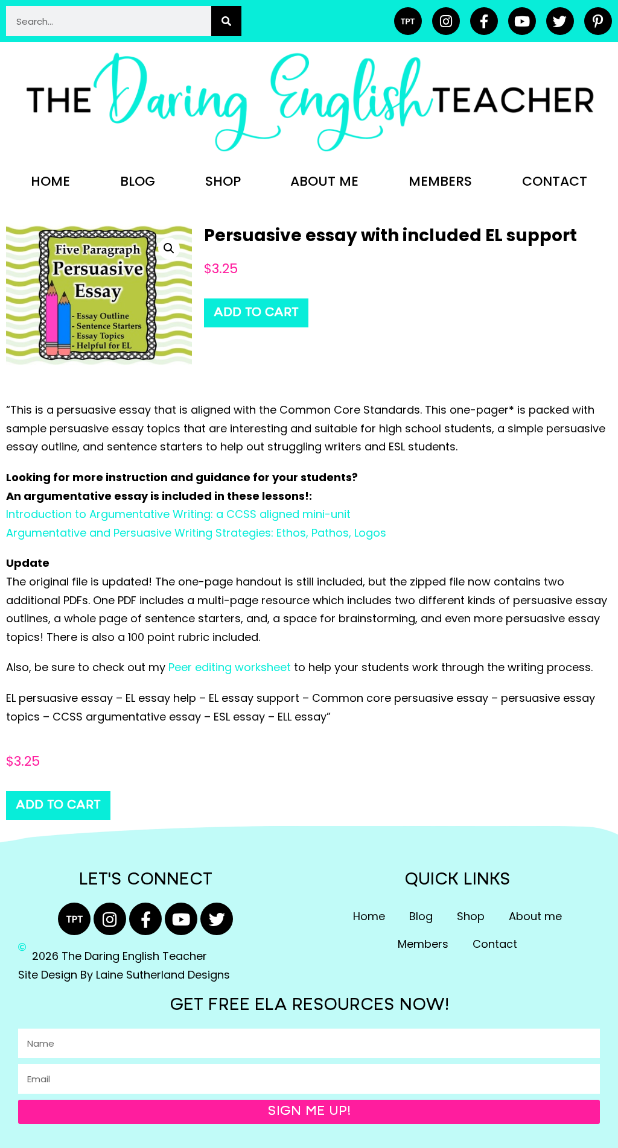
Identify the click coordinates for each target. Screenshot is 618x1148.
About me (324, 181)
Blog (137, 181)
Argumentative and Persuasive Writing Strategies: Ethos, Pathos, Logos (196, 532)
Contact (554, 181)
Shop (223, 181)
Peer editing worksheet (229, 667)
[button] (169, 248)
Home (50, 181)
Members (440, 181)
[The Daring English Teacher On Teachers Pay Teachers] (408, 21)
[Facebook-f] (484, 21)
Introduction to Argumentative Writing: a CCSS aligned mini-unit (178, 514)
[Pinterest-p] (598, 21)
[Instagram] (446, 21)
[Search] (226, 21)
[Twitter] (560, 21)
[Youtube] (522, 21)
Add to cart (256, 313)
